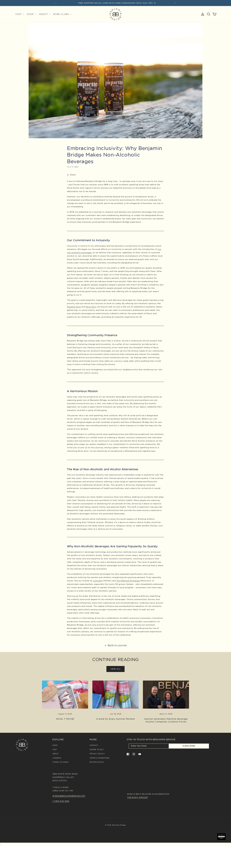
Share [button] (73, 175)
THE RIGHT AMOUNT (137, 797)
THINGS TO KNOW (60, 762)
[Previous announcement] (56, 3)
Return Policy (97, 762)
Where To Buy (97, 749)
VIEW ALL (115, 669)
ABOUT (55, 754)
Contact (94, 745)
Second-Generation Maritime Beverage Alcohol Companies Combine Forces (166, 720)
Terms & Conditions (99, 758)
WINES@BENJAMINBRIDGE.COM (68, 796)
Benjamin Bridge (119, 825)
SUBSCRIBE (188, 746)
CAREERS (56, 758)
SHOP (54, 745)
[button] (19, 14)
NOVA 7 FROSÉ (65, 719)
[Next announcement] (175, 3)
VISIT (54, 749)
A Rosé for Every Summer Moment (115, 719)
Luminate (97, 581)
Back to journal (117, 645)
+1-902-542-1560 (60, 801)
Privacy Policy (97, 754)
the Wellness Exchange (128, 581)
